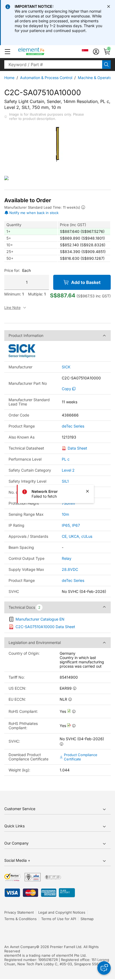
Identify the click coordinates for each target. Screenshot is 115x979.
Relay (66, 558)
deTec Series (73, 426)
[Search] (106, 64)
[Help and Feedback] (104, 968)
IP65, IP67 (71, 525)
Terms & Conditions (20, 919)
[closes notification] (108, 6)
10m (65, 514)
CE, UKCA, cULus (77, 536)
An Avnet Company (20, 947)
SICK (66, 367)
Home (9, 77)
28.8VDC (70, 569)
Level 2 (68, 470)
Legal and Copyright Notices (61, 912)
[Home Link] (41, 51)
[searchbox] (53, 64)
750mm (68, 503)
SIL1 (65, 481)
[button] (7, 51)
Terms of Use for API (58, 919)
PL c (66, 459)
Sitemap (87, 919)
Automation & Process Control (46, 77)
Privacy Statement (19, 912)
